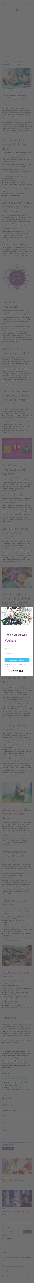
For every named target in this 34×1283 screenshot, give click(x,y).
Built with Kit (17, 670)
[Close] (27, 609)
